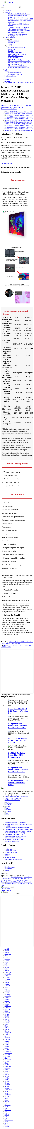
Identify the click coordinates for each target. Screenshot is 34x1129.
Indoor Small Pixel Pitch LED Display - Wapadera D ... (18, 711)
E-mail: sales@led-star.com (13, 798)
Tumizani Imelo (5, 888)
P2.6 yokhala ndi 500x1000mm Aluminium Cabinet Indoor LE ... (18, 770)
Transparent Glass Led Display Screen (16, 882)
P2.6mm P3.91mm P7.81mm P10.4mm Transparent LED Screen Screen (17, 642)
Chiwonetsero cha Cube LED (17, 64)
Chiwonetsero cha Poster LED (17, 29)
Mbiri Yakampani (13, 41)
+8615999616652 (6, 890)
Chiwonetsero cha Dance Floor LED (19, 30)
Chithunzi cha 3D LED (15, 52)
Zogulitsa (7, 12)
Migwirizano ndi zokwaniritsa (13, 859)
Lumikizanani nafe (10, 76)
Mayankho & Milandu (11, 852)
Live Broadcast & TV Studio (17, 54)
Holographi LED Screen (15, 36)
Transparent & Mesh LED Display (18, 27)
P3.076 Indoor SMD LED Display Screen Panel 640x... (18, 783)
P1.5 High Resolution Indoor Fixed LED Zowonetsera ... (16, 755)
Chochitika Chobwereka (15, 56)
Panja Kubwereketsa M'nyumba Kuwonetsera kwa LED (17, 16)
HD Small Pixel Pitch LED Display (19, 14)
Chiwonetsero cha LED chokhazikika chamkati (19, 82)
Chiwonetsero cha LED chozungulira (19, 62)
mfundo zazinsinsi (10, 857)
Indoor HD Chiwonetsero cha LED (18, 67)
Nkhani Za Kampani (14, 72)
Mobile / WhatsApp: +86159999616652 (17, 796)
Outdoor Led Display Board (14, 882)
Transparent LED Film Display (17, 34)
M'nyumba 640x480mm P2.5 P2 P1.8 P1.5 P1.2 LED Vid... (17, 740)
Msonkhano (11, 49)
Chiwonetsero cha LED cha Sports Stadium (18, 831)
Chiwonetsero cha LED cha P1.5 (10, 878)
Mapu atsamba (28, 877)
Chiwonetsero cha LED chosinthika (19, 61)
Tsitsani (10, 44)
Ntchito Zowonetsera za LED (17, 47)
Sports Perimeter (13, 57)
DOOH (10, 51)
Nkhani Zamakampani (15, 74)
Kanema (7, 69)
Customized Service (10, 37)
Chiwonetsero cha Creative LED (18, 32)
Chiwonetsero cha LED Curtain (17, 66)
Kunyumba (8, 10)
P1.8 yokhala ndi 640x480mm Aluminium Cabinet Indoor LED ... (17, 726)
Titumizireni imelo (6, 163)
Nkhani (7, 71)
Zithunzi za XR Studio (15, 59)
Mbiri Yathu (11, 42)
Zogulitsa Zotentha (16, 877)
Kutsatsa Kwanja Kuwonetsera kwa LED (20, 19)
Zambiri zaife (8, 849)
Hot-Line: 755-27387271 (12, 800)
